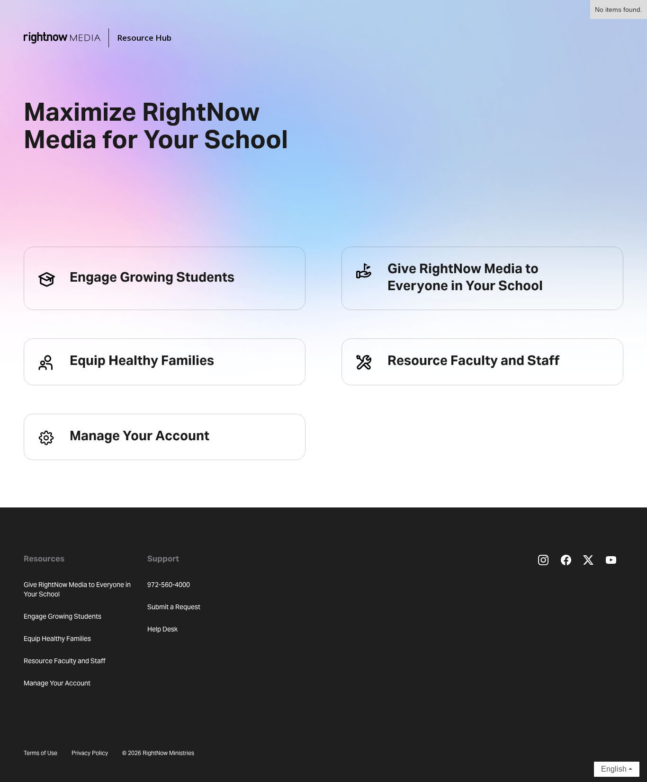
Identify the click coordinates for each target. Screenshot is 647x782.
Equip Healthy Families (57, 639)
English (614, 769)
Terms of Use (40, 753)
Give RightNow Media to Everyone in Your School (77, 590)
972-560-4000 (168, 585)
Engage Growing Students (62, 617)
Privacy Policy (90, 753)
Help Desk (162, 630)
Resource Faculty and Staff (64, 661)
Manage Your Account (57, 684)
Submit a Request (173, 608)
